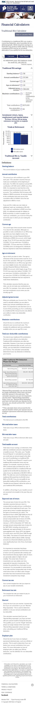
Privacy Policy (6, 689)
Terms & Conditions (8, 687)
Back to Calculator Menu (24, 34)
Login (30, 9)
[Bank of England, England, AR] (9, 8)
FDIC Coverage (6, 692)
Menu (23, 9)
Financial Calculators (9, 684)
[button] (17, 68)
